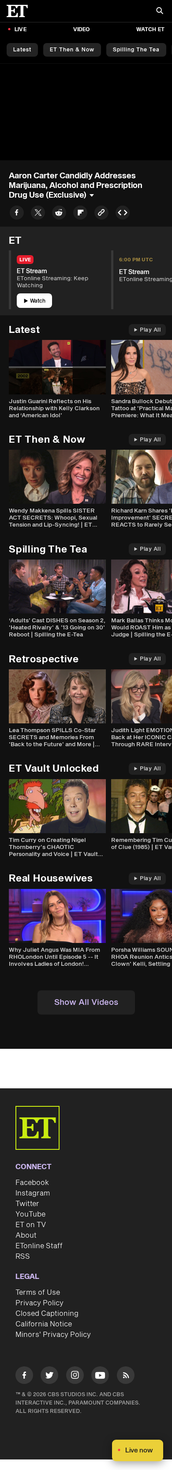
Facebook (32, 1182)
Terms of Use (37, 1292)
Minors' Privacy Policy (53, 1334)
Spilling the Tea (136, 50)
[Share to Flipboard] (80, 214)
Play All (150, 330)
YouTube (30, 1214)
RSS (22, 1256)
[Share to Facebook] (17, 214)
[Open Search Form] (159, 11)
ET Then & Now (72, 50)
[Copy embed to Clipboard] (123, 214)
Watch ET (150, 29)
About (26, 1235)
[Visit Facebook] (24, 1376)
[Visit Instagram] (75, 1376)
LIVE (20, 29)
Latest (22, 50)
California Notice (43, 1324)
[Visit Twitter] (49, 1376)
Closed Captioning (47, 1313)
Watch (37, 301)
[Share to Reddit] (59, 214)
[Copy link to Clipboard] (101, 214)
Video (81, 29)
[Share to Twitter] (38, 214)
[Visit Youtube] (100, 1375)
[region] (86, 112)
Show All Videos (86, 1002)
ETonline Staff (39, 1246)
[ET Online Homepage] (20, 11)
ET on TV (30, 1225)
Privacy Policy (39, 1303)
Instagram (32, 1193)
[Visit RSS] (126, 1376)
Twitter (27, 1204)
